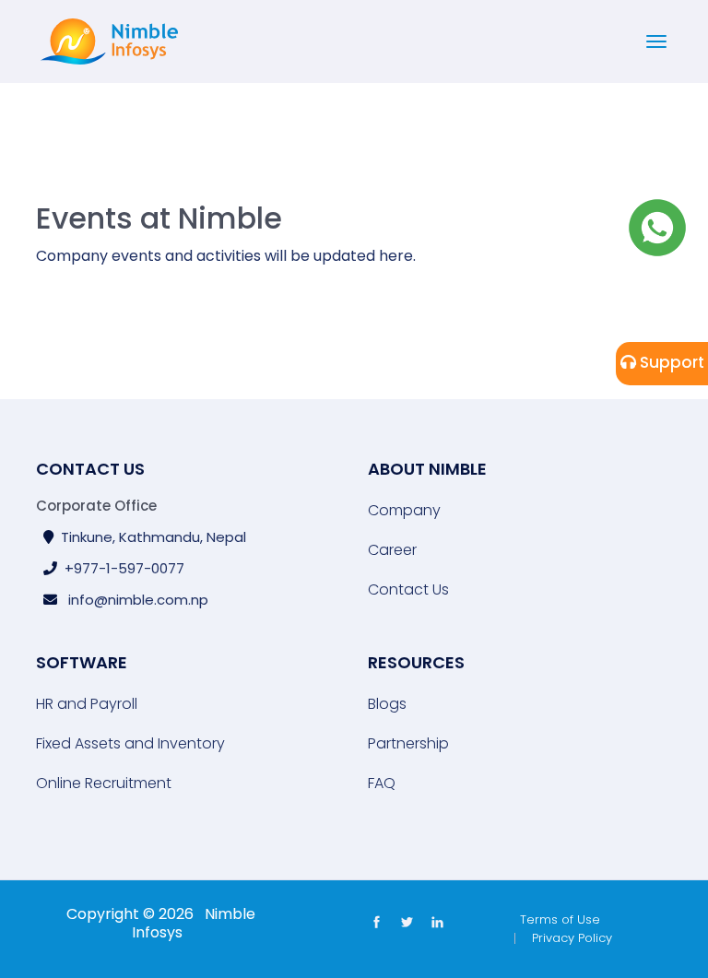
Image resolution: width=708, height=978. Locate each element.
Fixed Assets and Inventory (130, 744)
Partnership (408, 744)
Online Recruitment (103, 783)
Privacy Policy (572, 938)
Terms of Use (560, 919)
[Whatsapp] (657, 226)
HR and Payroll (86, 704)
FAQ (381, 783)
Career (392, 550)
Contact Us (408, 590)
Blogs (387, 704)
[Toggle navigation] (656, 41)
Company (404, 510)
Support (670, 362)
